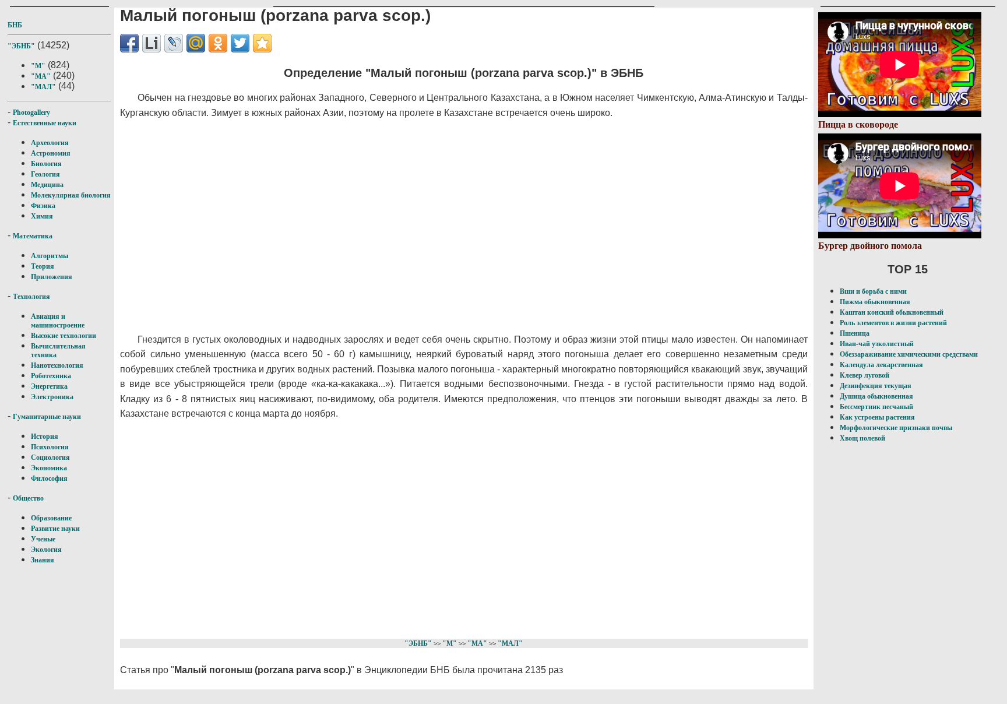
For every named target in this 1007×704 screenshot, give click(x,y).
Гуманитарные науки (47, 417)
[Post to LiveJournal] (173, 43)
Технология (31, 297)
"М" (38, 66)
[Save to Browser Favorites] (262, 43)
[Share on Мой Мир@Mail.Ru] (195, 43)
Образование (51, 518)
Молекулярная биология (71, 195)
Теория (42, 266)
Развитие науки (55, 529)
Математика (32, 236)
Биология (46, 164)
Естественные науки (44, 123)
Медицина (47, 185)
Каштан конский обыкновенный (891, 312)
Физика (43, 206)
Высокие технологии (63, 336)
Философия (49, 478)
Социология (50, 457)
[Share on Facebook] (129, 43)
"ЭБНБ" (21, 46)
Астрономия (51, 153)
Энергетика (49, 386)
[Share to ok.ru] (218, 43)
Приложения (51, 277)
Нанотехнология (57, 365)
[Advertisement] (403, 226)
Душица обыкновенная (876, 396)
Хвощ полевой (862, 438)
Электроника (52, 397)
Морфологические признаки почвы (896, 428)
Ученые (43, 539)
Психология (50, 447)
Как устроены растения (877, 417)
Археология (50, 143)
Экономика (49, 468)
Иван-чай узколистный (877, 344)
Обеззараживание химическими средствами (909, 354)
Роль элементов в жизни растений (893, 323)
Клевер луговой (864, 375)
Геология (45, 174)
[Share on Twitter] (240, 43)
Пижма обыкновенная (875, 302)
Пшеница (854, 333)
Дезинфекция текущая (875, 386)
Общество (28, 498)
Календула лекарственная (881, 365)
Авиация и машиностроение (57, 320)
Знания (42, 560)
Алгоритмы (49, 256)
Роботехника (51, 376)
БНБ (15, 25)
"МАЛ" (43, 87)
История (44, 436)
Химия (42, 216)
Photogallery (31, 112)
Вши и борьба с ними (873, 291)
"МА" (41, 76)
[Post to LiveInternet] (151, 43)
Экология (46, 549)
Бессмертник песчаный (876, 407)
